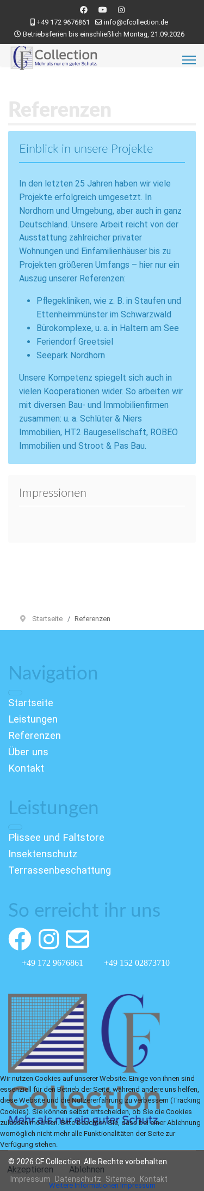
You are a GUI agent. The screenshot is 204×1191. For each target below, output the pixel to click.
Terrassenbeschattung (59, 870)
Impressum (138, 1185)
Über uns (28, 752)
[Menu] (189, 60)
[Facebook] (84, 9)
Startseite (30, 703)
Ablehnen (86, 1169)
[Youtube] (102, 9)
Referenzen (34, 736)
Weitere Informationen (84, 1185)
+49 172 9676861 (63, 22)
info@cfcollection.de (136, 22)
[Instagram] (121, 9)
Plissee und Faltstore (56, 838)
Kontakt (26, 768)
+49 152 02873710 (137, 962)
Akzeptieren (30, 1169)
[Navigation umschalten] (15, 692)
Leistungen (33, 719)
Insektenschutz (43, 854)
